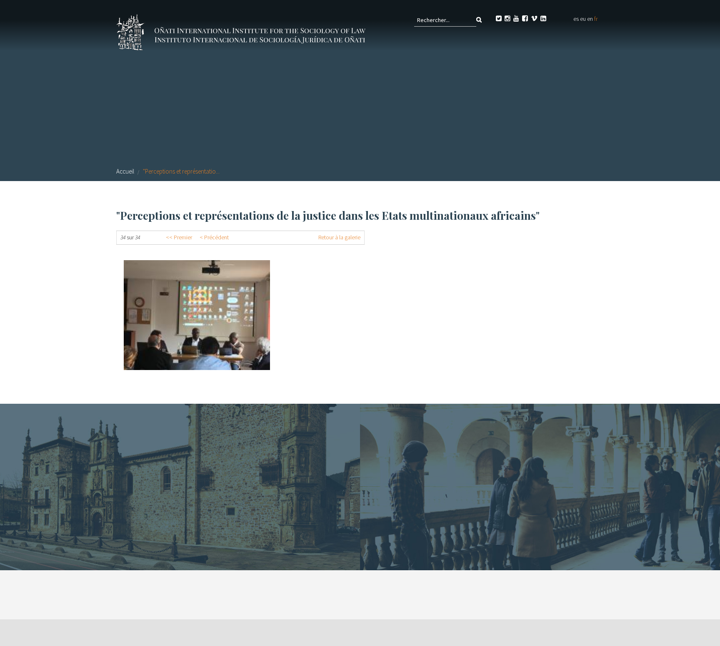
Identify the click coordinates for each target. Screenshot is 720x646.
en (590, 18)
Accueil (125, 171)
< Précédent (214, 237)
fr (596, 18)
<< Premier (179, 237)
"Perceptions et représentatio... (181, 171)
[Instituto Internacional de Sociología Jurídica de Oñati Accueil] (242, 31)
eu (583, 18)
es (576, 18)
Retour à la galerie (339, 237)
